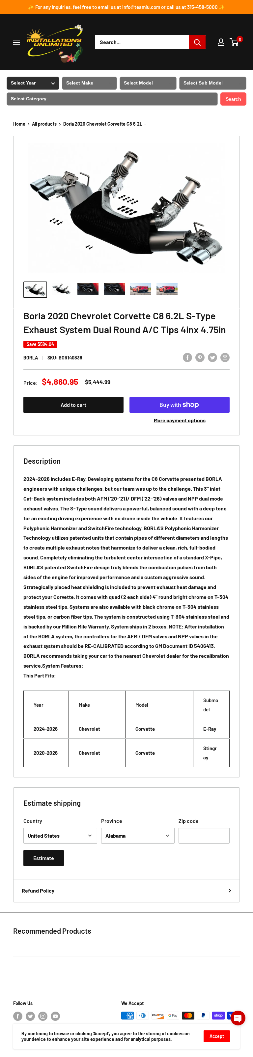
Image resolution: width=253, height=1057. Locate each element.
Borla (30, 357)
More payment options (180, 420)
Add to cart (73, 405)
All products (44, 124)
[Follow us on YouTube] (55, 1016)
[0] (234, 42)
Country (32, 821)
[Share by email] (225, 357)
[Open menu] (16, 42)
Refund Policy (38, 890)
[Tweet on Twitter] (212, 357)
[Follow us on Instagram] (42, 1016)
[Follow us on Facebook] (17, 1016)
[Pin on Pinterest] (200, 357)
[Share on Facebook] (187, 357)
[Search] (197, 42)
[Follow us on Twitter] (30, 1016)
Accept (217, 1036)
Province (111, 821)
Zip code (189, 821)
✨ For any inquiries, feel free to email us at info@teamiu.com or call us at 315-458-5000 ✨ (126, 7)
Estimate (43, 858)
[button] (238, 1018)
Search (233, 99)
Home (19, 124)
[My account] (221, 42)
